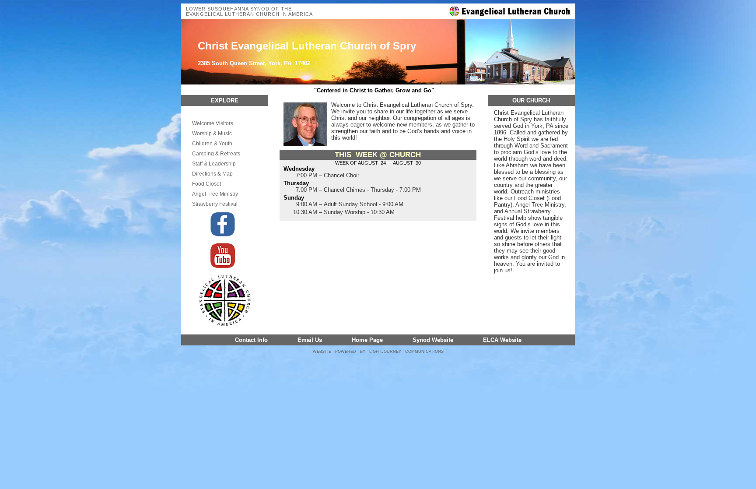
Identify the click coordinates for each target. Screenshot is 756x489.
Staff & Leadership (214, 164)
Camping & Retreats (216, 154)
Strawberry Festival (215, 204)
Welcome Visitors (212, 123)
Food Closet (206, 184)
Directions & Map (212, 174)
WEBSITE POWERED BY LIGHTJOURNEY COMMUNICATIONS (378, 351)
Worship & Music (212, 133)
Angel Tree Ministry (215, 194)
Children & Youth (212, 144)
